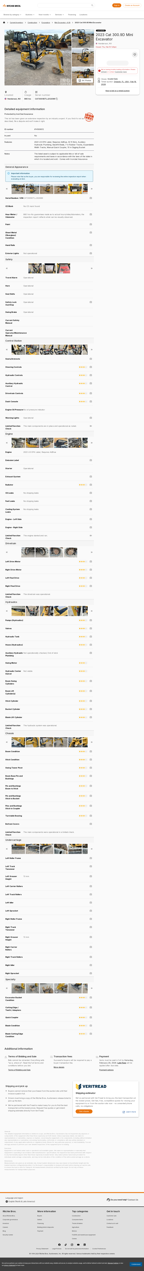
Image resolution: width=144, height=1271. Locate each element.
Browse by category (11, 15)
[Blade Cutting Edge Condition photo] (91, 1034)
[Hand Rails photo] (91, 245)
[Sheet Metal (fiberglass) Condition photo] (91, 232)
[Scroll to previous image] (6, 189)
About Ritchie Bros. (9, 1216)
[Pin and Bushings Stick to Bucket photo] (91, 796)
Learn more (131, 1112)
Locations (83, 15)
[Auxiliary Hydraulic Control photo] (91, 383)
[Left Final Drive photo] (91, 578)
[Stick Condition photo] (91, 759)
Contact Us (133, 1200)
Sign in (116, 5)
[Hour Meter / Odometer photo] (91, 214)
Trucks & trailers (77, 1224)
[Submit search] (92, 5)
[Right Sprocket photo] (91, 973)
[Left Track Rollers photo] (91, 894)
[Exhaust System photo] (91, 476)
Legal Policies (56, 1249)
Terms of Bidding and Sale (19, 1070)
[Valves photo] (91, 628)
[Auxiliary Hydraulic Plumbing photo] (91, 653)
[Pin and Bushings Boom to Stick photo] (91, 786)
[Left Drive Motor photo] (91, 561)
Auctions (29, 15)
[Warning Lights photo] (91, 418)
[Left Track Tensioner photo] (91, 866)
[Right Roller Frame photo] (91, 919)
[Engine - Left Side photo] (91, 519)
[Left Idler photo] (91, 902)
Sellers (39, 1220)
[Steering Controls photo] (91, 367)
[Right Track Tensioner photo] (91, 927)
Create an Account (132, 5)
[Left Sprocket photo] (91, 911)
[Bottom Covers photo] (91, 824)
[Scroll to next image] (91, 189)
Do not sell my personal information (77, 1249)
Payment (40, 1231)
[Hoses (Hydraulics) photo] (91, 645)
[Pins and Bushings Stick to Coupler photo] (91, 806)
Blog (4, 1231)
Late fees (121, 1063)
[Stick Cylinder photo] (91, 701)
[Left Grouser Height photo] (91, 876)
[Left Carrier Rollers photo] (91, 886)
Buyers (39, 1216)
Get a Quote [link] (84, 1111)
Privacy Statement (42, 1249)
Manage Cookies (113, 1263)
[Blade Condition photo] (91, 1025)
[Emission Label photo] (91, 460)
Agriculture (75, 1227)
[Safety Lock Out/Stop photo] (91, 302)
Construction (76, 1216)
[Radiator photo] (91, 485)
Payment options (106, 1070)
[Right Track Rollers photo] (91, 957)
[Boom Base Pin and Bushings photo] (91, 776)
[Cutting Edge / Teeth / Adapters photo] (91, 1007)
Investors (6, 1224)
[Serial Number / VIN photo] (91, 198)
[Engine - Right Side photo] (91, 527)
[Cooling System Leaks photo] (91, 509)
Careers (5, 1227)
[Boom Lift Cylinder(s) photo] (91, 691)
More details (59, 1067)
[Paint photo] (91, 224)
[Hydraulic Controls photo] (91, 375)
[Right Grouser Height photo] (91, 937)
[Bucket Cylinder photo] (91, 709)
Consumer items (77, 1220)
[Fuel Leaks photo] (91, 501)
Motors (74, 1231)
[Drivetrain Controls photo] (91, 393)
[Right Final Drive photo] (91, 586)
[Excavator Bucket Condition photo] (91, 997)
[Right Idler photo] (91, 965)
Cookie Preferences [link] (99, 1249)
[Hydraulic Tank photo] (91, 636)
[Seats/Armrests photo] (91, 359)
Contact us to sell (112, 1224)
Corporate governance (10, 1220)
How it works (44, 15)
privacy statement (10, 1265)
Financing (72, 15)
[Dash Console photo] (91, 401)
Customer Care (121, 72)
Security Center (8, 1235)
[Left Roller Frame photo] (91, 858)
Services (58, 15)
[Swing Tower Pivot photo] (91, 768)
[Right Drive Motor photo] (91, 569)
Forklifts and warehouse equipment (84, 1235)
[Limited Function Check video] (91, 426)
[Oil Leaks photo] (91, 493)
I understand (135, 1264)
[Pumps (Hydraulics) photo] (91, 620)
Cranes (74, 1239)
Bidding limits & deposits (45, 1227)
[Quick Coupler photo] (91, 1017)
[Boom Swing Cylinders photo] (91, 681)
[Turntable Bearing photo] (91, 816)
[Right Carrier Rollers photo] (91, 947)
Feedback (110, 1227)
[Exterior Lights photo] (91, 253)
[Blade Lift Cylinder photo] (91, 717)
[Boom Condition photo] (91, 751)
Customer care (111, 1216)
